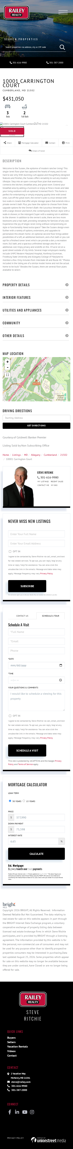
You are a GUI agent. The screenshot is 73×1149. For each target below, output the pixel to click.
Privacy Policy (46, 573)
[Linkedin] (17, 1112)
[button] (61, 47)
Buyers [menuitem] (11, 1037)
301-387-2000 (56, 62)
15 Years (30, 801)
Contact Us (22, 615)
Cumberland (50, 454)
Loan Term (13, 793)
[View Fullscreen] (7, 375)
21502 (63, 454)
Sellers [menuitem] (11, 1042)
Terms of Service (25, 764)
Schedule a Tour (50, 615)
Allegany (35, 454)
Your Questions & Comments (23, 687)
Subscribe (27, 586)
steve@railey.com (20, 1081)
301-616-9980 (19, 62)
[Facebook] (9, 1112)
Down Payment (15, 823)
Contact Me (43, 485)
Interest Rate (15, 835)
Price (10, 811)
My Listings (43, 481)
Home (6, 454)
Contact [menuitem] (12, 1055)
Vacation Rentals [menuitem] (17, 1046)
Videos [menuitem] (11, 1051)
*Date (11, 658)
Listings (16, 454)
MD (26, 454)
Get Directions (36, 425)
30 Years (16, 801)
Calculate (36, 854)
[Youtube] (24, 1112)
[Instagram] (32, 1112)
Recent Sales (57, 481)
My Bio (54, 485)
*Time (10, 673)
